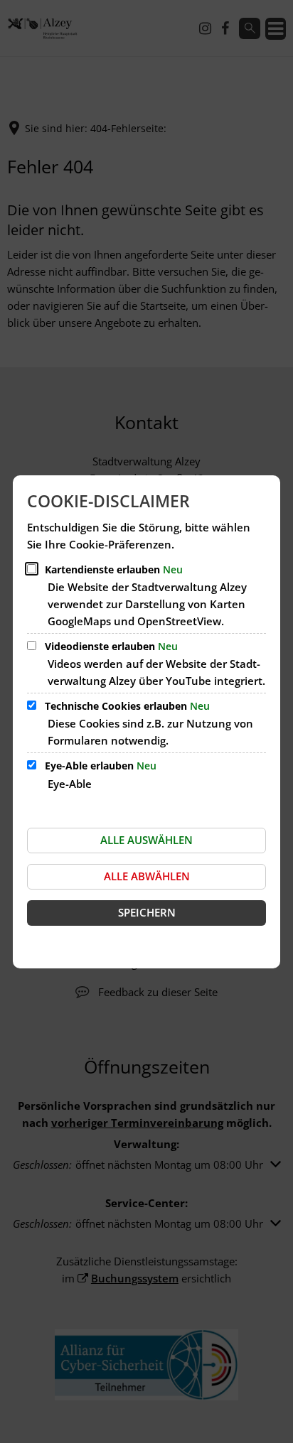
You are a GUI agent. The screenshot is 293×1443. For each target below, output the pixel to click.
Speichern (147, 912)
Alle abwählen (147, 876)
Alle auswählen (146, 840)
